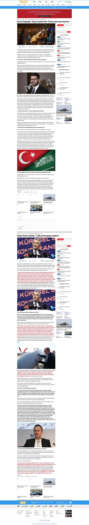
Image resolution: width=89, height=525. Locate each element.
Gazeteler (63, 4)
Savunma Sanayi (27, 476)
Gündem (29, 4)
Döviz (58, 7)
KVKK (47, 523)
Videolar (53, 4)
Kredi (65, 7)
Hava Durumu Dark (20, 510)
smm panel (27, 516)
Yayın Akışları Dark (29, 512)
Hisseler (37, 7)
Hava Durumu (37, 506)
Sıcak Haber (52, 516)
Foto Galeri (48, 4)
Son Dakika (19, 4)
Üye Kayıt (57, 512)
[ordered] (29, 228)
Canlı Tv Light (19, 513)
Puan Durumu (44, 506)
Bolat (18, 476)
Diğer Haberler (54, 7)
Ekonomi (34, 4)
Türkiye (32, 476)
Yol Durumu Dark (20, 512)
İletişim (37, 523)
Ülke (35, 476)
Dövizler (29, 7)
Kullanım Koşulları (51, 523)
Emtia (62, 7)
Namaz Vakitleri (24, 506)
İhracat (22, 476)
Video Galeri (52, 512)
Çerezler (44, 523)
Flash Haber (19, 19)
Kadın (43, 4)
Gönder (20, 228)
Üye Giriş (57, 510)
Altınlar (33, 7)
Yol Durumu (62, 506)
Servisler (24, 4)
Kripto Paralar (69, 506)
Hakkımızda (33, 523)
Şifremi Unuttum (58, 513)
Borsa (49, 7)
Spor (39, 4)
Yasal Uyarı (55, 523)
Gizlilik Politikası (40, 523)
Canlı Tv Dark (28, 510)
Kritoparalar (45, 7)
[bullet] (31, 228)
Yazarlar (58, 4)
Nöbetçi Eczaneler (29, 513)
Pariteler (41, 7)
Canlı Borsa (25, 7)
